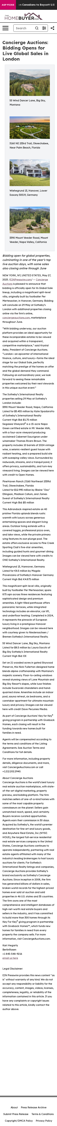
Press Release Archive (34, 1107)
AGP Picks (8, 4)
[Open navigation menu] (5, 28)
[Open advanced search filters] (44, 28)
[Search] (36, 28)
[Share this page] (52, 28)
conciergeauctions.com (16, 317)
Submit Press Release (15, 1114)
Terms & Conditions (42, 1114)
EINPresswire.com (20, 279)
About (14, 1107)
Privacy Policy (44, 1120)
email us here (10, 958)
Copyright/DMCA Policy (19, 1120)
